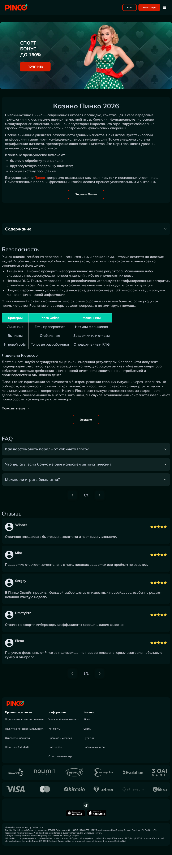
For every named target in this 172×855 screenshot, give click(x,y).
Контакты (54, 728)
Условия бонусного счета (63, 719)
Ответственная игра (17, 737)
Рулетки (88, 737)
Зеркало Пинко (86, 194)
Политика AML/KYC (17, 746)
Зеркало (86, 419)
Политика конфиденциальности (24, 728)
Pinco (86, 719)
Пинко (39, 177)
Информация (57, 712)
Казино (88, 712)
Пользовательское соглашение (24, 719)
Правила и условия (18, 712)
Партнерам (55, 746)
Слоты (87, 728)
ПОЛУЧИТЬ (35, 66)
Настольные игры (94, 746)
